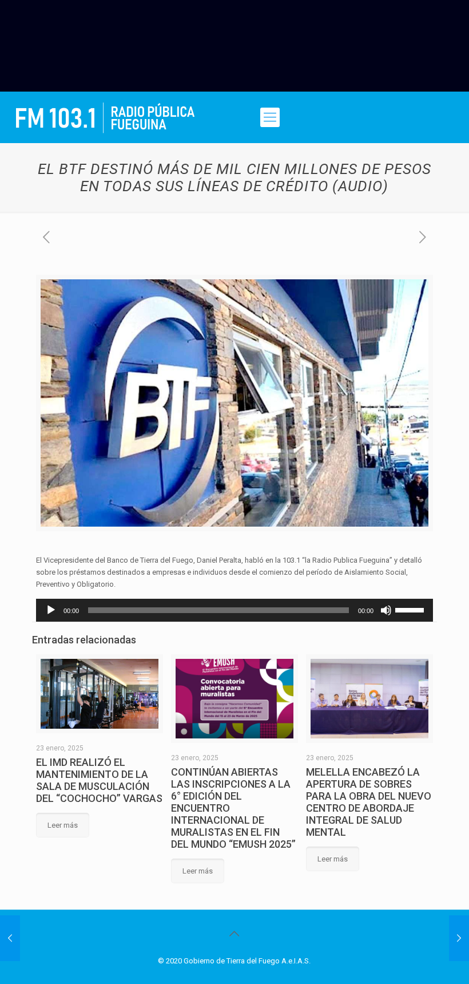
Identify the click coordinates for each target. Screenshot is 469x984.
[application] (234, 610)
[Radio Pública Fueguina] (105, 117)
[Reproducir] (51, 610)
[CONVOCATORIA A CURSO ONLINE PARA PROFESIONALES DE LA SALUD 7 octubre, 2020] (10, 938)
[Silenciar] (386, 610)
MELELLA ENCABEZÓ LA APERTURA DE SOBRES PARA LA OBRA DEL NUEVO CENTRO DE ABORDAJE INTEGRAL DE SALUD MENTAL (368, 802)
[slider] (411, 609)
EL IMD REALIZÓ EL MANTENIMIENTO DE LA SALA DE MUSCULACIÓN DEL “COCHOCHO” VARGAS (99, 780)
